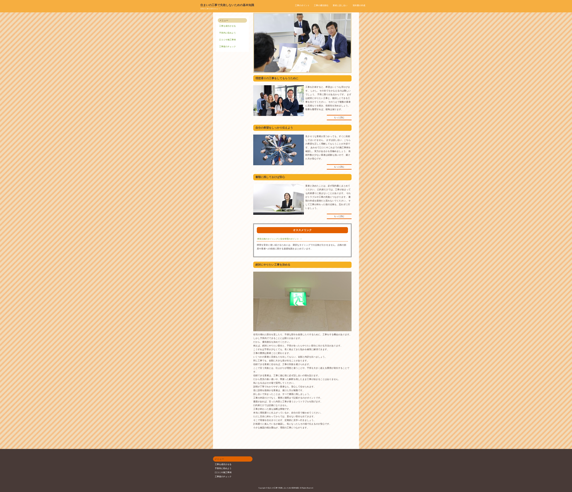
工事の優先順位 (321, 5)
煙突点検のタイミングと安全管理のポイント (278, 239)
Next (347, 43)
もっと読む (339, 117)
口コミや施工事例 (227, 40)
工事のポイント (302, 5)
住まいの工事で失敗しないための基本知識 (227, 5)
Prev (257, 43)
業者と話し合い (340, 5)
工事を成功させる (227, 26)
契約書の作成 (359, 5)
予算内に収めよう (227, 33)
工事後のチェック (227, 46)
